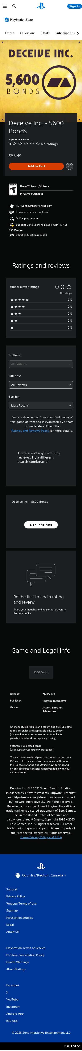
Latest (9, 33)
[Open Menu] (4, 6)
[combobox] (41, 364)
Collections (28, 33)
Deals (45, 33)
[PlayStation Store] (19, 19)
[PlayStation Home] (41, 6)
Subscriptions (65, 33)
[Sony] (72, 1049)
